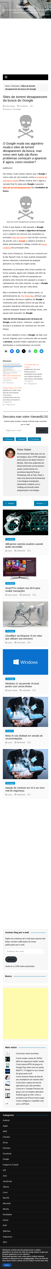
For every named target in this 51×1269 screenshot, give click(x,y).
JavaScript (7, 1181)
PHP (5, 1226)
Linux (5, 1192)
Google (6, 1159)
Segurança (7, 1237)
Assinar (42, 430)
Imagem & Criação (11, 1165)
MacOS (6, 1198)
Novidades (7, 1214)
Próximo (39, 503)
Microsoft (6, 1203)
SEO (5, 1242)
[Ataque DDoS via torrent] (13, 396)
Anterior (11, 503)
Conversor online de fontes (27, 1054)
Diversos (15, 86)
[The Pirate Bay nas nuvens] (35, 374)
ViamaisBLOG (25, 6)
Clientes (6, 1137)
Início (7, 86)
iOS (4, 1170)
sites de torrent (19, 237)
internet (22, 439)
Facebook (7, 1154)
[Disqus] (25, 832)
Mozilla (6, 1209)
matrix (10, 551)
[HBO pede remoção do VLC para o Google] (12, 368)
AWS (5, 1131)
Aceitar (7, 1265)
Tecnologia (17, 109)
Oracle (5, 1220)
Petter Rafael (10, 106)
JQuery (6, 1187)
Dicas (5, 1143)
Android (6, 1120)
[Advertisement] (25, 47)
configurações (28, 1258)
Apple (5, 1126)
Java (5, 1176)
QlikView (6, 1231)
